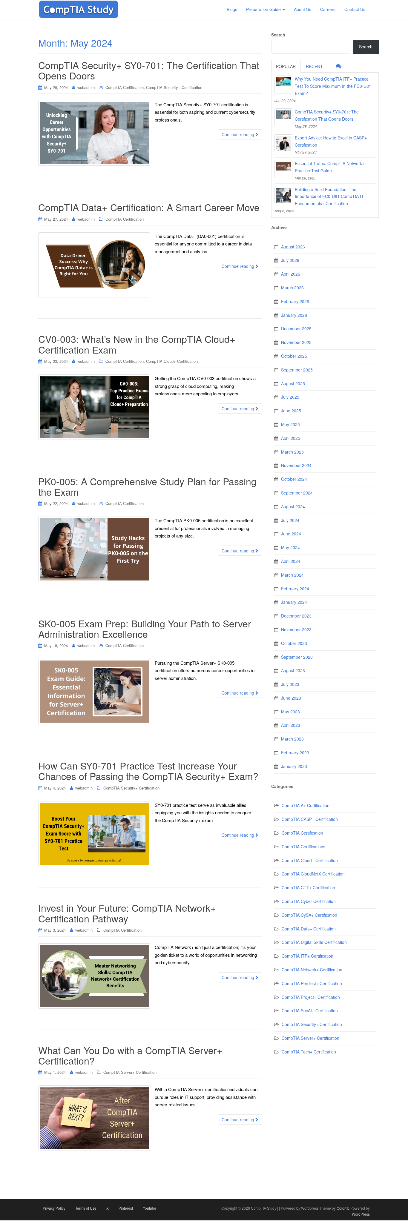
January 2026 (294, 315)
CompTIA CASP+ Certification (310, 819)
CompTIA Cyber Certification (309, 901)
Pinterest (126, 1208)
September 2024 (297, 493)
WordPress (361, 1214)
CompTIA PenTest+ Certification (312, 983)
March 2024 (292, 575)
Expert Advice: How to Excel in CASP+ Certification (331, 141)
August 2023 (293, 670)
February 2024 (295, 589)
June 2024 (291, 534)
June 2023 (291, 698)
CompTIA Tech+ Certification (309, 1052)
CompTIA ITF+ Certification (307, 956)
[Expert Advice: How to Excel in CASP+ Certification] (283, 143)
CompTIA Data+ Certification (309, 929)
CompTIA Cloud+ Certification (172, 361)
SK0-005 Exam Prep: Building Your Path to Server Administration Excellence (144, 628)
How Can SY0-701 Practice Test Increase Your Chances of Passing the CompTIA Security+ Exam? (148, 770)
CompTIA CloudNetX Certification (313, 874)
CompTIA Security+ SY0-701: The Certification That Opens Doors (148, 70)
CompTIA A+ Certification (305, 805)
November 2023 (296, 629)
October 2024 (294, 479)
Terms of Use (85, 1208)
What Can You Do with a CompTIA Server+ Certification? (130, 1055)
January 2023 (294, 766)
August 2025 (293, 383)
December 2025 (296, 328)
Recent (314, 66)
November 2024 (296, 465)
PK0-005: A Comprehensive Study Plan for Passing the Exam (147, 486)
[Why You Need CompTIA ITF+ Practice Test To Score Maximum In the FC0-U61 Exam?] (283, 84)
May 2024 (290, 547)
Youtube (149, 1208)
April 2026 (290, 274)
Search (278, 35)
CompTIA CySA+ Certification (309, 915)
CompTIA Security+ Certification (174, 87)
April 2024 (290, 561)
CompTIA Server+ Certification (130, 1072)
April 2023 (290, 725)
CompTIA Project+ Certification (311, 997)
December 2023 (296, 616)
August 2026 (293, 247)
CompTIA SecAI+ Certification (310, 1010)
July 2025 (290, 397)
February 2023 (295, 752)
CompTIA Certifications (303, 847)
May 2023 (290, 712)
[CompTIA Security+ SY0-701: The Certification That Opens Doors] (283, 117)
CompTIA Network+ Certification (312, 970)
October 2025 (294, 356)
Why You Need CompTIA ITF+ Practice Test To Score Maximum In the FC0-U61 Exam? (333, 86)
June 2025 (291, 411)
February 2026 (295, 301)
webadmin (86, 87)
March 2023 (292, 739)
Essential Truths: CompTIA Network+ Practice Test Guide (329, 166)
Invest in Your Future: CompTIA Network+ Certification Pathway (127, 913)
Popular (286, 66)
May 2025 (290, 424)
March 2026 (292, 288)
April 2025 (290, 438)
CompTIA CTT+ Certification (308, 887)
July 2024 (290, 520)
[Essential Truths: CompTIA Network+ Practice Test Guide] (283, 169)
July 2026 (290, 260)
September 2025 (297, 370)
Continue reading (238, 134)
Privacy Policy (54, 1208)
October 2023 (294, 643)
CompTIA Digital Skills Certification (314, 942)
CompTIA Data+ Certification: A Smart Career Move (149, 207)
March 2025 (292, 452)
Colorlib (343, 1208)
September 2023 (297, 657)
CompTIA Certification (124, 87)
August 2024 (293, 506)
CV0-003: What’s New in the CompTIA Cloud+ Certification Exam (136, 344)
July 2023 (290, 684)
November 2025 (296, 342)
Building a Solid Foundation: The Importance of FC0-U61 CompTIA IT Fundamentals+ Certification (329, 196)
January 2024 (294, 602)
